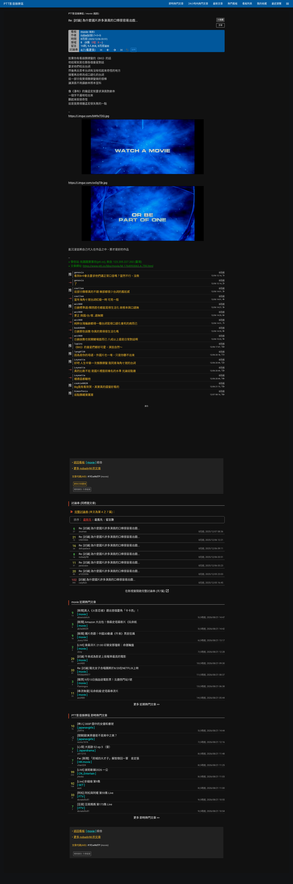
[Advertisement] (146, 429)
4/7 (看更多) (88, 49)
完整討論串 (81, 512)
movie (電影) (92, 13)
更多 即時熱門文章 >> (146, 817)
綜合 (87, 462)
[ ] (82, 614)
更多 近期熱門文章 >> (146, 704)
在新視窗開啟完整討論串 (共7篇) (147, 591)
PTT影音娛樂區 (76, 13)
